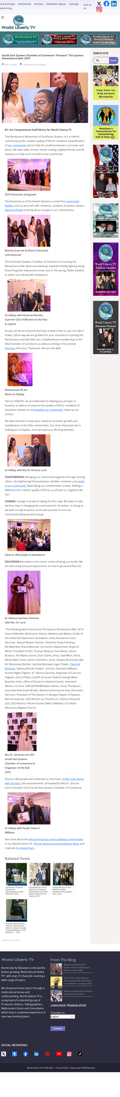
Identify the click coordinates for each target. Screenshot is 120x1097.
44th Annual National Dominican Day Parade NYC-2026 (78, 992)
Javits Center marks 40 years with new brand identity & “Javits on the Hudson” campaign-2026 (78, 981)
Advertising (6, 8)
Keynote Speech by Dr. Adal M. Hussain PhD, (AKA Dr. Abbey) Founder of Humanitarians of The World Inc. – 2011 (16, 928)
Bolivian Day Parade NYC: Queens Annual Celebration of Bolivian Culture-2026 (77, 967)
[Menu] (3, 17)
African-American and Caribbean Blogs (56, 843)
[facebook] (25, 1054)
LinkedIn (114, 4)
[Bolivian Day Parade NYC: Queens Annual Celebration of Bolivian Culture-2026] (56, 969)
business (10, 348)
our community (17, 145)
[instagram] (69, 1054)
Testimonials (24, 3)
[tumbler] (14, 1054)
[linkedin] (36, 1054)
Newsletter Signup (56, 3)
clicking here (27, 848)
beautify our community (48, 410)
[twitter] (3, 1054)
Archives (38, 3)
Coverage (74, 3)
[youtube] (59, 1053)
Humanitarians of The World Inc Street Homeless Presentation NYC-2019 (62, 890)
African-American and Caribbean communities (56, 839)
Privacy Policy (62, 1068)
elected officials (14, 210)
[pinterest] (47, 1054)
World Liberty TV (34, 1068)
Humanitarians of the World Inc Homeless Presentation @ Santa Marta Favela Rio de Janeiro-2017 (38, 891)
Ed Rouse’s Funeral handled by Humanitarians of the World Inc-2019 (14, 890)
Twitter (99, 4)
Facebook (106, 4)
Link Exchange (7, 3)
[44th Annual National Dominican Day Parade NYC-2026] (56, 995)
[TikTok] (80, 1053)
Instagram (99, 9)
